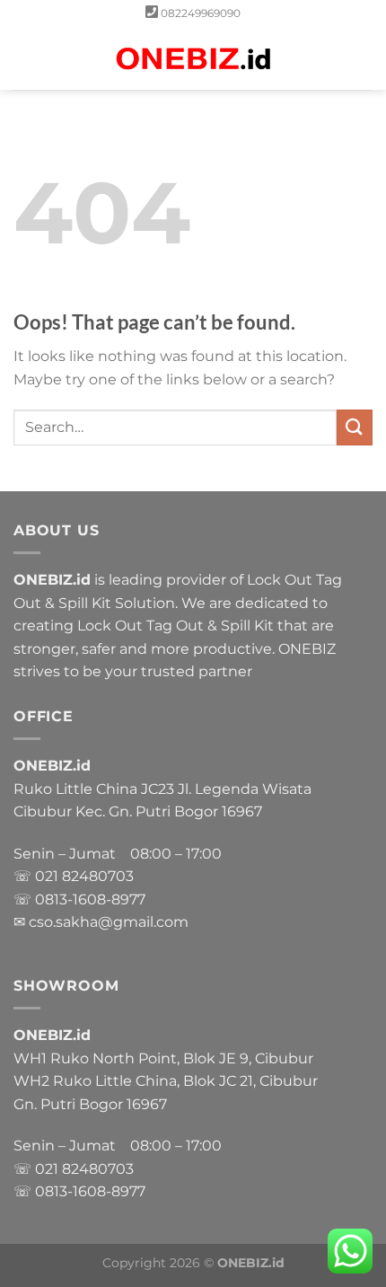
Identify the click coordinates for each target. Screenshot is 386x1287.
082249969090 (201, 13)
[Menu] (24, 58)
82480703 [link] (98, 876)
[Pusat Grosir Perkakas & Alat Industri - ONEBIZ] (193, 59)
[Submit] (355, 427)
